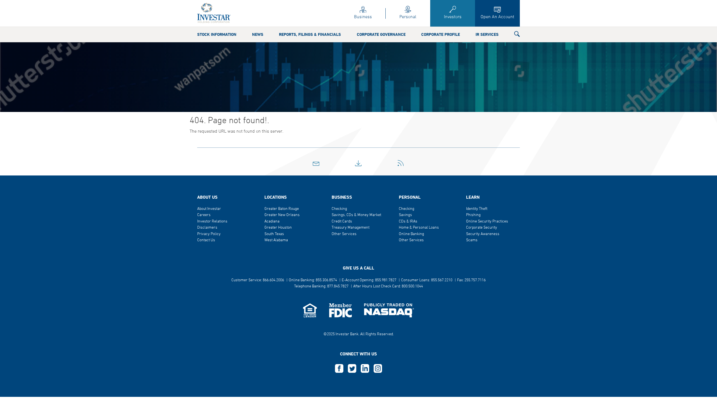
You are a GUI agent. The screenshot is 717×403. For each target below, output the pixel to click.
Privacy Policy (209, 234)
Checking (339, 209)
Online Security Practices (487, 221)
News (257, 34)
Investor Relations (212, 221)
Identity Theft (476, 209)
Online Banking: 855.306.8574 (313, 280)
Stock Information (216, 34)
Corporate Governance (381, 34)
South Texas (274, 234)
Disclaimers (207, 227)
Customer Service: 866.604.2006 (257, 280)
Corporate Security (481, 227)
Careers (204, 215)
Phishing (473, 215)
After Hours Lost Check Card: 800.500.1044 (388, 286)
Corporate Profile (440, 34)
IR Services (487, 34)
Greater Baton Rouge (281, 209)
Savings (405, 215)
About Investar (209, 209)
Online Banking (411, 234)
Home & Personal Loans (419, 227)
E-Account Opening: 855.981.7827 (369, 280)
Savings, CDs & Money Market (356, 215)
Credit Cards (342, 221)
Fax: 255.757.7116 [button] (471, 280)
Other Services (344, 234)
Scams (472, 240)
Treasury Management (350, 227)
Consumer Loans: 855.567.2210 (426, 280)
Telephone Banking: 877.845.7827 (321, 286)
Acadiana (272, 221)
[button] (517, 35)
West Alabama (276, 240)
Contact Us (206, 240)
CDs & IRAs (408, 221)
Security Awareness (482, 234)
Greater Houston (278, 227)
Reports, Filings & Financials (310, 34)
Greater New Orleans (282, 215)
